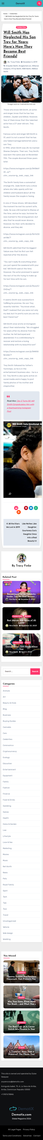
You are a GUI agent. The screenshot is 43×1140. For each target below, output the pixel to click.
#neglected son (25, 66)
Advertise (27, 1136)
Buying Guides (9, 721)
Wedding (7, 939)
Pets (5, 879)
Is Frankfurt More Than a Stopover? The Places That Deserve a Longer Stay (21, 1054)
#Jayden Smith (12, 66)
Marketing (7, 848)
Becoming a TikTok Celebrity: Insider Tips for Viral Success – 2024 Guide (22, 596)
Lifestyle (7, 836)
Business (7, 715)
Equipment (7, 776)
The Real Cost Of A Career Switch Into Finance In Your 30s (21, 1029)
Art (4, 697)
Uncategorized (9, 921)
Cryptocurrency (10, 751)
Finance (6, 794)
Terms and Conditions (12, 1136)
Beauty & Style (9, 703)
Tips (5, 903)
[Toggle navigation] (3, 3)
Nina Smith (13, 626)
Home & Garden (10, 824)
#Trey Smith (16, 69)
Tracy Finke (15, 62)
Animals (6, 691)
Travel (5, 915)
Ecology (6, 757)
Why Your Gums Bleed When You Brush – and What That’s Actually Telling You (21, 1004)
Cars (5, 733)
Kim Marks (13, 599)
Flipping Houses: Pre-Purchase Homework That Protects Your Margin (21, 979)
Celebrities (21, 27)
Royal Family (8, 885)
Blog (5, 709)
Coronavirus (8, 745)
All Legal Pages (14, 1129)
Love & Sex (8, 842)
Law (5, 830)
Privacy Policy (29, 1129)
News (5, 872)
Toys (5, 909)
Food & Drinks (9, 800)
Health (6, 818)
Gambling (7, 806)
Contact (36, 1136)
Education (7, 763)
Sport (5, 891)
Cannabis (7, 727)
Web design (8, 933)
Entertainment (9, 769)
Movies (27, 616)
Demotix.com (21, 1114)
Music (27, 643)
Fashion (6, 788)
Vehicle (6, 927)
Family (6, 782)
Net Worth (7, 866)
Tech (5, 897)
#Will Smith (26, 69)
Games (6, 812)
